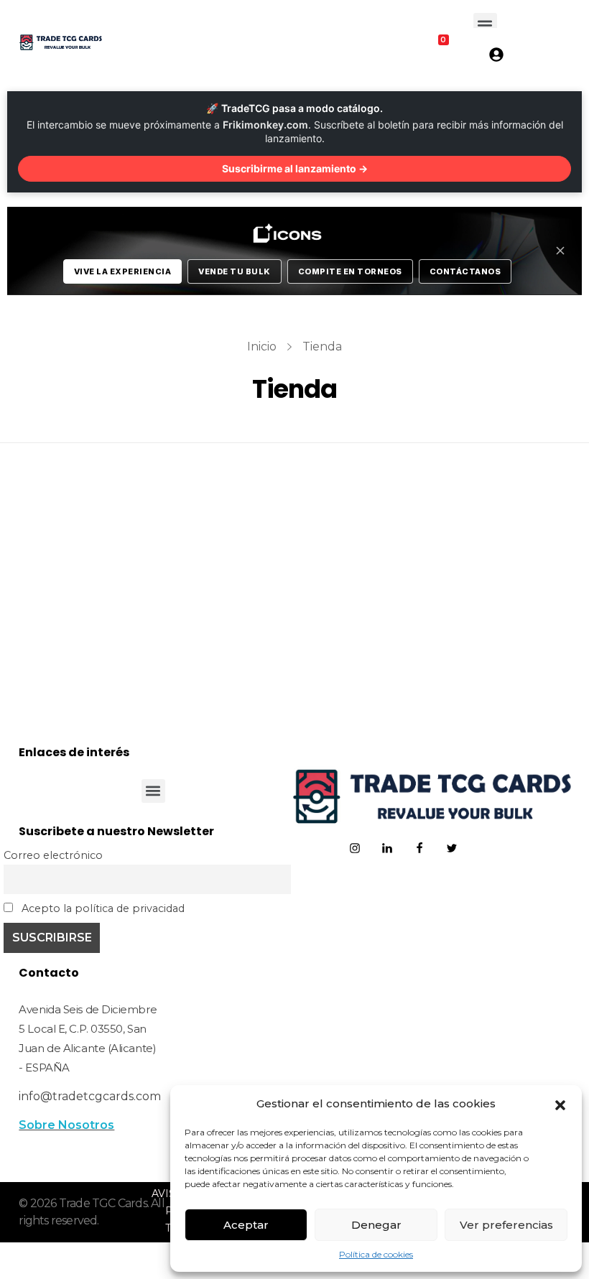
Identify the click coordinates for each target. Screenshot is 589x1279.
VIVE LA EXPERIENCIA (123, 271)
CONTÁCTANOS (465, 271)
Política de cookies (376, 1254)
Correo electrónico (53, 855)
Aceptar (246, 1225)
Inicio (262, 346)
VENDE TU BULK (234, 271)
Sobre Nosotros (66, 1125)
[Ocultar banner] (560, 250)
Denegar (376, 1225)
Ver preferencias (506, 1225)
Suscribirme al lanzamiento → (295, 168)
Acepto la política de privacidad (102, 908)
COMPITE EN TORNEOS (350, 271)
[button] (560, 1104)
